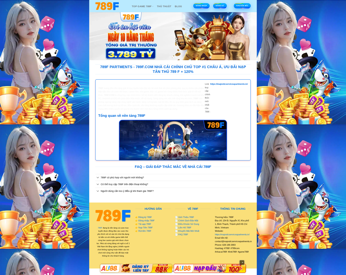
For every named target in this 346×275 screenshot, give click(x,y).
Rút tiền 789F (144, 231)
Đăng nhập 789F (146, 220)
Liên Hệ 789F (184, 227)
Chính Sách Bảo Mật (188, 220)
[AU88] (136, 268)
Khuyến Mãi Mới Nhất (188, 231)
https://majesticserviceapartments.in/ (232, 234)
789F (100, 228)
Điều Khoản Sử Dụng (188, 224)
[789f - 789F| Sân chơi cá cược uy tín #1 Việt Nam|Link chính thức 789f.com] (111, 6)
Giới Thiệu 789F (186, 217)
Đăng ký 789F (145, 217)
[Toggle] (98, 178)
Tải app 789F (144, 224)
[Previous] (96, 36)
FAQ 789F (183, 234)
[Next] (250, 36)
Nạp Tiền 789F (145, 227)
